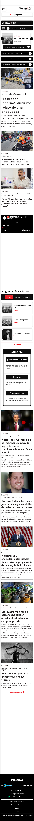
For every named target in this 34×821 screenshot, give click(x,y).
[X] (16, 790)
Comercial (25, 785)
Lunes (9, 297)
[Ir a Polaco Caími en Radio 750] (7, 308)
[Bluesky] (18, 790)
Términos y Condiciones (17, 801)
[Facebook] (11, 790)
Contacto (17, 808)
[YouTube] (20, 790)
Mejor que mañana (21, 38)
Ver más (16, 310)
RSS (31, 785)
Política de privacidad (17, 805)
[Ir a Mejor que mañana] (7, 38)
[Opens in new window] (12, 796)
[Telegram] (22, 790)
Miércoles (26, 297)
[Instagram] (13, 790)
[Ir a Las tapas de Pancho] (7, 334)
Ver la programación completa (17, 47)
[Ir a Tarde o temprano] (7, 321)
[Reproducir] (8, 28)
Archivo (17, 811)
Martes (17, 297)
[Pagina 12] (26, 8)
